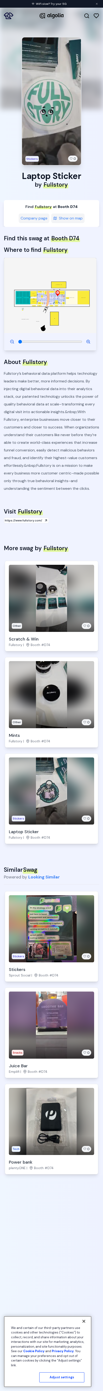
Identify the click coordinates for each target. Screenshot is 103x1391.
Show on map (71, 218)
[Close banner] (96, 3)
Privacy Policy (63, 1351)
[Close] (84, 1321)
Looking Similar (44, 877)
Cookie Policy (34, 1351)
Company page (34, 218)
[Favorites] (96, 16)
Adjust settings (62, 1377)
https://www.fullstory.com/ (23, 520)
